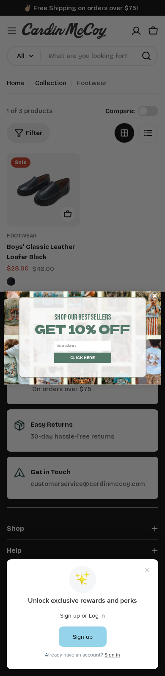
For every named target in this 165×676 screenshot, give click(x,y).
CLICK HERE (82, 357)
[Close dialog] (154, 295)
